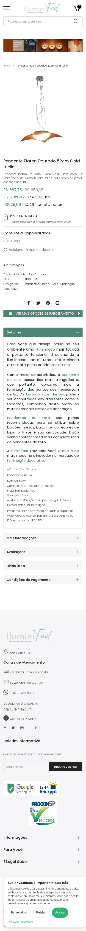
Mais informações (22, 538)
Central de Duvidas (23, 719)
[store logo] (43, 8)
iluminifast (19, 450)
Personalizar (19, 912)
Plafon (45, 284)
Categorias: (11, 284)
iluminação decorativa (26, 460)
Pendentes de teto (28, 417)
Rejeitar (41, 912)
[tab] (43, 332)
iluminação (45, 349)
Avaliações (16, 552)
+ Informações (13, 265)
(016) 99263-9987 (21, 693)
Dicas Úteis (16, 566)
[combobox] (43, 21)
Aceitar (60, 912)
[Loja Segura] (31, 794)
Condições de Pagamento (29, 579)
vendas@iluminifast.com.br (29, 672)
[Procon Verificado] (43, 813)
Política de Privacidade (20, 921)
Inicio (6, 65)
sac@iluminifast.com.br (26, 683)
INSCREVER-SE (65, 766)
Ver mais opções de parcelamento (44, 313)
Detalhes (14, 332)
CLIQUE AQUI (11, 241)
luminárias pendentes (45, 394)
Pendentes (32, 284)
